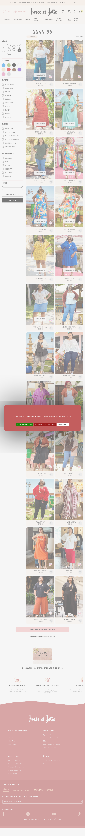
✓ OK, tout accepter (24, 424)
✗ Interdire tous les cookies (45, 424)
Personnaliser (63, 424)
